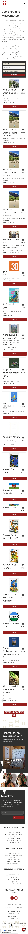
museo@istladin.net (14, 882)
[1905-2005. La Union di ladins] (14, 119)
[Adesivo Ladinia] (14, 504)
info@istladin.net (14, 842)
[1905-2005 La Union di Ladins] (14, 84)
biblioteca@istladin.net (14, 863)
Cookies (4, 923)
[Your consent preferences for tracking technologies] (1, 700)
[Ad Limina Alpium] (14, 428)
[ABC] (14, 397)
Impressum (23, 923)
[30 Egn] (14, 265)
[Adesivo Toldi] (14, 526)
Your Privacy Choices (10, 930)
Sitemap (9, 925)
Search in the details (11, 71)
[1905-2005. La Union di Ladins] (14, 199)
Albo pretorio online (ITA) (14, 908)
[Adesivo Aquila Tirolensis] (14, 485)
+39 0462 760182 (15, 880)
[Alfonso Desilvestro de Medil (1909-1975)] (14, 641)
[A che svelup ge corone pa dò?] (14, 328)
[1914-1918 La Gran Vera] (14, 234)
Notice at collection (6, 932)
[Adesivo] (14, 460)
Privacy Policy (16, 923)
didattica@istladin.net (14, 884)
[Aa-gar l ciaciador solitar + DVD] (14, 363)
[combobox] (14, 64)
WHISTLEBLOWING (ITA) (14, 904)
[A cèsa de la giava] (14, 295)
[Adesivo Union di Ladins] (14, 616)
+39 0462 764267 (15, 859)
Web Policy (9, 923)
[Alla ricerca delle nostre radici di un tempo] (14, 677)
